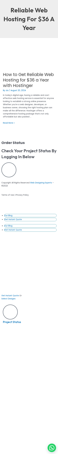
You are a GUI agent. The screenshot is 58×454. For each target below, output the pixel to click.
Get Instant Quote (13, 219)
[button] (52, 448)
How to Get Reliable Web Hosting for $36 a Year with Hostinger (28, 80)
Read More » (9, 123)
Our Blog (8, 215)
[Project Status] (10, 312)
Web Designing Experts (41, 182)
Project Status (12, 322)
